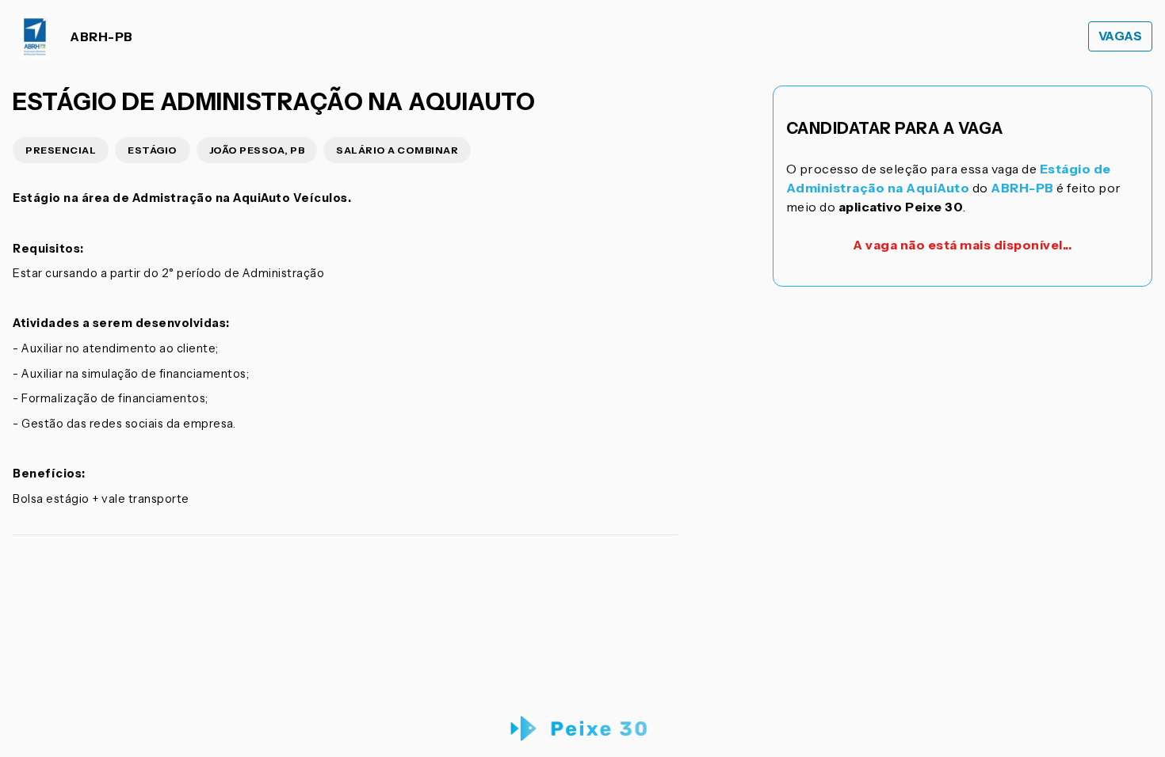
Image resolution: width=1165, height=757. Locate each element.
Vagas (1120, 36)
